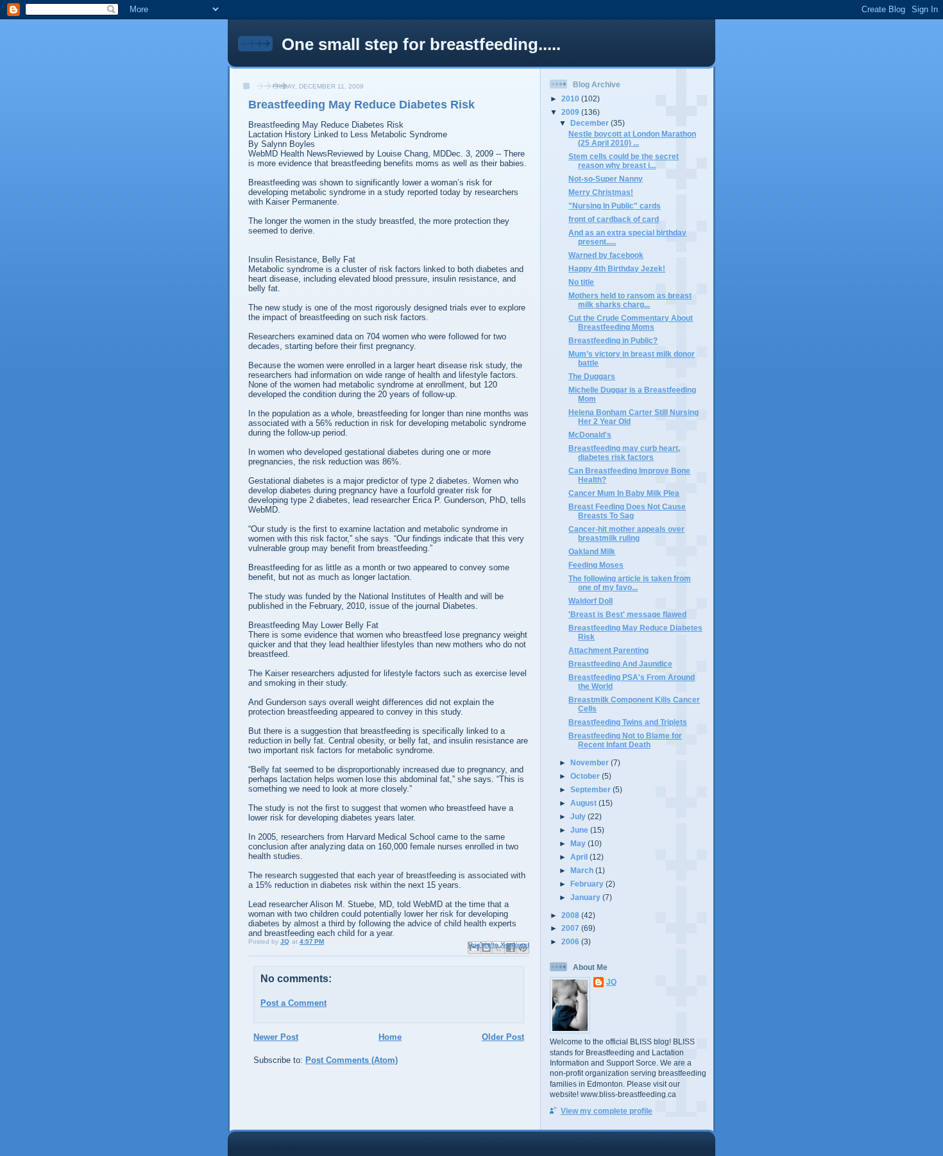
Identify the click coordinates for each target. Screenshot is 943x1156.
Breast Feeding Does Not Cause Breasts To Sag (627, 511)
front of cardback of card (613, 219)
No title (581, 282)
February (588, 884)
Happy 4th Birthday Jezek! (616, 268)
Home (390, 1037)
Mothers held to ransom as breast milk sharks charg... (630, 300)
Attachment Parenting (608, 650)
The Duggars (591, 376)
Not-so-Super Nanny (605, 178)
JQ (611, 982)
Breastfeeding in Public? (613, 340)
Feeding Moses (596, 565)
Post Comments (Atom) (351, 1060)
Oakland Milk (591, 551)
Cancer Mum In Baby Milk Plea (623, 493)
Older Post (503, 1037)
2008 (571, 915)
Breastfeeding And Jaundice (620, 663)
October (586, 776)
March (582, 870)
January (586, 897)
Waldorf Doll (590, 601)
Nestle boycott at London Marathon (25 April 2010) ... (632, 138)
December (590, 123)
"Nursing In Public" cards (614, 205)
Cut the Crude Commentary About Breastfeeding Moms (630, 322)
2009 (571, 112)
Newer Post (275, 1037)
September (591, 789)
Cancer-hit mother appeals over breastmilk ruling (626, 533)
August (584, 803)
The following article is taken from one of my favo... (629, 582)
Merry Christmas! (600, 192)
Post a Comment (293, 1003)
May (579, 843)
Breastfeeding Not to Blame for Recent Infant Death (625, 740)
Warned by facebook (605, 255)
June (580, 830)
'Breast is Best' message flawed (627, 614)
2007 (571, 928)
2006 (571, 941)
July (579, 816)
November (590, 762)
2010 (571, 98)
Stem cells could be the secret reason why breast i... (623, 160)
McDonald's (589, 434)
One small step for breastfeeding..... (421, 44)
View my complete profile (606, 1111)
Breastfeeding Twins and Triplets (627, 722)
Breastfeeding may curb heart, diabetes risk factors (624, 452)
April (580, 857)
